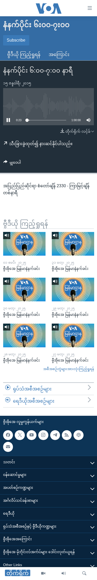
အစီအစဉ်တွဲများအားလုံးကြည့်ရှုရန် (68, 369)
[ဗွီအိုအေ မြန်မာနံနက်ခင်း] (24, 244)
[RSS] (67, 435)
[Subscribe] (8, 447)
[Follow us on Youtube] (31, 435)
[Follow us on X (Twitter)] (20, 435)
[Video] (43, 573)
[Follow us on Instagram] (43, 435)
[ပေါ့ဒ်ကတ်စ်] (78, 435)
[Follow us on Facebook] (8, 435)
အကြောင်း (59, 54)
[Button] (12, 163)
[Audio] (63, 573)
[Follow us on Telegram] (55, 435)
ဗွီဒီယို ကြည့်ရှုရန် (23, 54)
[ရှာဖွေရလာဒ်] (84, 573)
